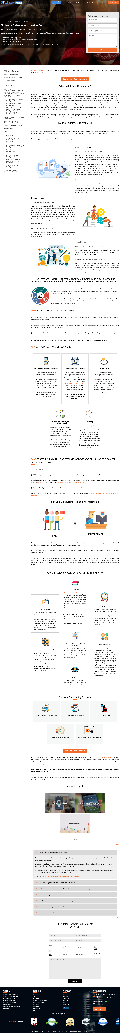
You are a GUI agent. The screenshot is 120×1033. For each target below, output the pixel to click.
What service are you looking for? (74, 751)
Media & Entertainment (39, 1002)
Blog (64, 1002)
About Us (65, 996)
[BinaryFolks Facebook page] (64, 1008)
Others (34, 1010)
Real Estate (36, 1004)
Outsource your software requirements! (75, 79)
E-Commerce (36, 998)
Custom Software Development (10, 994)
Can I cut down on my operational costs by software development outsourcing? (15, 145)
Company (90, 2)
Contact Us (103, 2)
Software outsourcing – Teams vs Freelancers (14, 117)
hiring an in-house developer (76, 383)
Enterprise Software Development (11, 1006)
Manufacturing (36, 1008)
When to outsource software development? (14, 100)
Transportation (36, 996)
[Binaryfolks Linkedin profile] (67, 1008)
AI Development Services (9, 998)
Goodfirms (40, 482)
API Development (7, 1004)
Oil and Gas (36, 1006)
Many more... (6, 1008)
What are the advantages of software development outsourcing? (14, 161)
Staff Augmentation (11, 80)
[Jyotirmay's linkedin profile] (56, 4)
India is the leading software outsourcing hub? (71, 482)
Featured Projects (9, 128)
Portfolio (78, 2)
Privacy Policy (66, 1004)
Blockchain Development (9, 1000)
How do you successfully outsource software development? (13, 155)
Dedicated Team (11, 83)
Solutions (10, 21)
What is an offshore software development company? (14, 166)
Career (65, 994)
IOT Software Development (9, 1002)
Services (67, 2)
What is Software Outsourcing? (13, 74)
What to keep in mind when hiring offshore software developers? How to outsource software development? (14, 110)
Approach (65, 1000)
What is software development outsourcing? (15, 134)
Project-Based (10, 85)
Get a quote (113, 2)
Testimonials (66, 998)
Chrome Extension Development (11, 996)
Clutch (33, 482)
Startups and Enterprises (106, 757)
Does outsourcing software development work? (14, 150)
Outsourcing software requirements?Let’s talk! (11, 171)
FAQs (5, 131)
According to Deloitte (38, 70)
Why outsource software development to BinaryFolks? (12, 122)
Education (35, 994)
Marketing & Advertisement (40, 1000)
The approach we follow (72, 593)
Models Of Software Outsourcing (13, 77)
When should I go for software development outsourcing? (12, 140)
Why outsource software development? (13, 104)
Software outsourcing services (13, 125)
